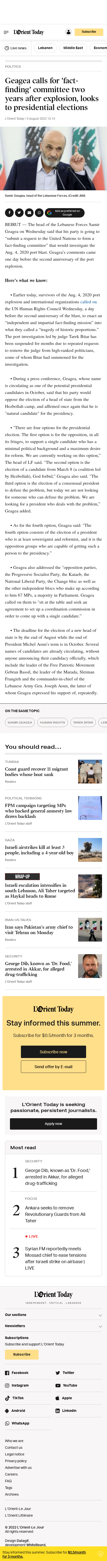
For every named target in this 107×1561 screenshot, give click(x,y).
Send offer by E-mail (53, 1066)
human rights (52, 722)
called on (88, 302)
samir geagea (20, 722)
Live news (18, 48)
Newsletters (15, 1326)
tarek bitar (83, 722)
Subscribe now (53, 1051)
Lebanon (45, 48)
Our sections (15, 1314)
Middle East (73, 48)
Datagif (23, 1540)
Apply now (53, 1123)
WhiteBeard (36, 1545)
